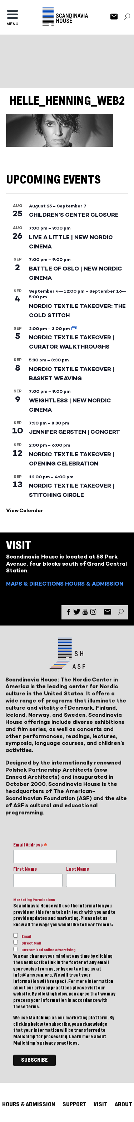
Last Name (77, 869)
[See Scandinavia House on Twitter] (76, 613)
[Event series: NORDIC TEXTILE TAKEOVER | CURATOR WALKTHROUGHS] (73, 328)
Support (74, 1104)
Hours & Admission (94, 583)
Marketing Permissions (34, 900)
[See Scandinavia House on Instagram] (93, 613)
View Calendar (24, 511)
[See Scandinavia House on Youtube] (85, 613)
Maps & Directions (35, 583)
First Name (25, 869)
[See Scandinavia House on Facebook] (68, 613)
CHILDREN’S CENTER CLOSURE (74, 214)
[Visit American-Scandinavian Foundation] (67, 666)
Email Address (30, 846)
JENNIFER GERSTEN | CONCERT (74, 431)
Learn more (81, 1036)
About (123, 1104)
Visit (101, 1104)
